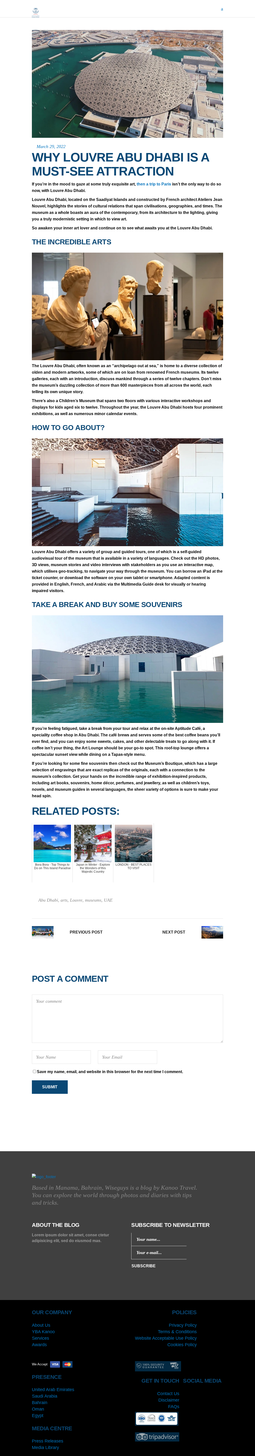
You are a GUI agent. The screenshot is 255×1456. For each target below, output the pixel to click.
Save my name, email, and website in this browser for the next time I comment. (110, 1072)
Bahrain (39, 1402)
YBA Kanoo (43, 1331)
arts (64, 900)
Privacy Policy (183, 1325)
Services (40, 1338)
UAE (108, 900)
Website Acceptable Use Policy (166, 1338)
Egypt (37, 1415)
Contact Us (168, 1393)
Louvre (76, 900)
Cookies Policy (182, 1344)
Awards (39, 1344)
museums (93, 900)
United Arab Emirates (53, 1389)
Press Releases (47, 1441)
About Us (41, 1325)
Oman (38, 1409)
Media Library (45, 1447)
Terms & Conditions (177, 1331)
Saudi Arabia (44, 1396)
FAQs (173, 1406)
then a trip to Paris (154, 184)
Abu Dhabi (48, 900)
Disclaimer (168, 1400)
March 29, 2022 (51, 146)
